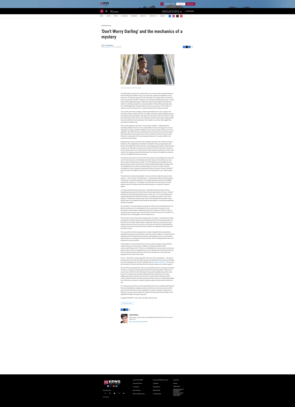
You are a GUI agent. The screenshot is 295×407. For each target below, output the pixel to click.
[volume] (106, 11)
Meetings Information (178, 389)
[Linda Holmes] (124, 318)
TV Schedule (136, 386)
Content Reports (177, 394)
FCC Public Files (177, 390)
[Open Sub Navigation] (104, 16)
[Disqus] (147, 353)
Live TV (181, 4)
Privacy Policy (176, 395)
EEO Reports (176, 391)
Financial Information (178, 393)
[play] (102, 11)
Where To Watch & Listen (139, 393)
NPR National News (106, 25)
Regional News (156, 386)
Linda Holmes (109, 45)
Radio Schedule (136, 390)
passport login (169, 4)
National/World (156, 390)
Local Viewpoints (157, 393)
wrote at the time (160, 262)
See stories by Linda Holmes (138, 321)
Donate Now (176, 380)
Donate (191, 4)
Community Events (137, 383)
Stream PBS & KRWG (138, 380)
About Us (143, 16)
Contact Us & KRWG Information (160, 380)
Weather (175, 383)
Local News (155, 383)
